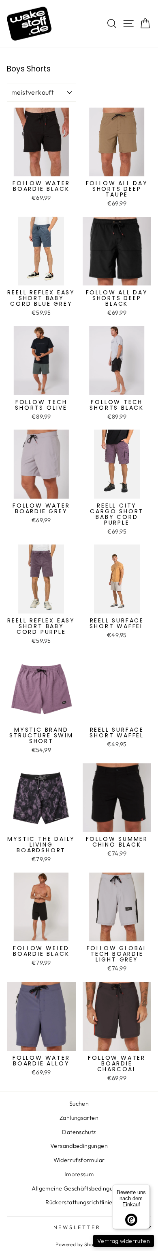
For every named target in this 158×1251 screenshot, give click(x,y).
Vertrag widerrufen (123, 1241)
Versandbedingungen (79, 1145)
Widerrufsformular (79, 1160)
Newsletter (77, 1227)
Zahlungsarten (79, 1117)
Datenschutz (79, 1132)
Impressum (79, 1174)
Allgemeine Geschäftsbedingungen (79, 1188)
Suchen (79, 1103)
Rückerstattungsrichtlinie (79, 1202)
